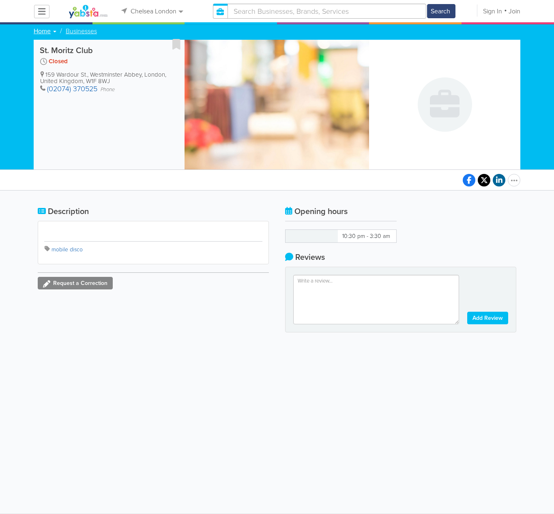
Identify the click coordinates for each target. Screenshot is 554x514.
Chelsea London (152, 11)
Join (514, 11)
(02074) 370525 (72, 89)
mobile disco (67, 249)
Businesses (81, 31)
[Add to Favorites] (176, 44)
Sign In (492, 11)
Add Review (487, 318)
